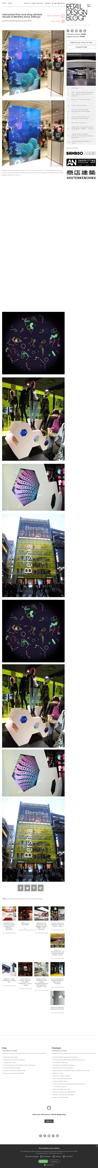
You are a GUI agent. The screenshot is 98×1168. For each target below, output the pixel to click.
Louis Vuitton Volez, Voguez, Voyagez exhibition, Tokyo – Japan (25, 982)
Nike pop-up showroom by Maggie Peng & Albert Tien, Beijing (41, 926)
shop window (16, 899)
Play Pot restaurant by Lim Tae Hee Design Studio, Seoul (57, 953)
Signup (10, 3)
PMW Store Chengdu (25, 924)
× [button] (96, 1146)
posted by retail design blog (11, 21)
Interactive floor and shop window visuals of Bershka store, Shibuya (22, 15)
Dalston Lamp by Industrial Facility (57, 1008)
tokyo (22, 899)
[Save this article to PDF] (41, 888)
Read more (59, 1153)
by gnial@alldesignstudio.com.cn (27, 929)
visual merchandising (31, 899)
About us (27, 3)
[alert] (49, 1156)
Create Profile (81, 47)
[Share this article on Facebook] (20, 888)
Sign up (49, 1121)
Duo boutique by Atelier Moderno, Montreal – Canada (57, 981)
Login (3, 3)
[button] (26, 1156)
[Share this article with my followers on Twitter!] (27, 888)
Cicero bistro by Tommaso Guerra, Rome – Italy (57, 924)
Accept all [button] (43, 1161)
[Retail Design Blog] (78, 12)
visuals (40, 899)
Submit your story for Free (81, 42)
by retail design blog (9, 933)
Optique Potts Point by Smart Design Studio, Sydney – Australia (9, 926)
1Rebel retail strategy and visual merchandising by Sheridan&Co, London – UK (41, 982)
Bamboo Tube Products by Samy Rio (9, 980)
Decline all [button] (54, 1161)
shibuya (8, 899)
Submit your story (37, 3)
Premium (47, 3)
